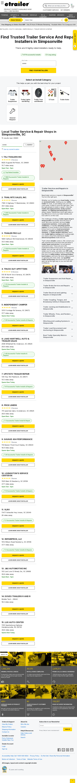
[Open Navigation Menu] (2, 2)
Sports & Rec (14, 16)
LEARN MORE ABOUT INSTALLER (18, 189)
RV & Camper (43, 16)
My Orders (65, 10)
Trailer (24, 15)
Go (66, 20)
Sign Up (4, 749)
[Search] (46, 5)
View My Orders (7, 724)
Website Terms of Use (34, 759)
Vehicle (33, 15)
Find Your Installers (38, 70)
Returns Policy (6, 727)
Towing (4, 15)
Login (4, 746)
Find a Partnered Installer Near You (8, 739)
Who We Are (25, 724)
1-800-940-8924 (13, 11)
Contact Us (5, 732)
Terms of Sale (21, 759)
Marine (52, 15)
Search (29, 145)
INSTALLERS (4, 29)
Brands (60, 15)
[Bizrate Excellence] (5, 769)
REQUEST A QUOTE (18, 184)
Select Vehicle (16, 20)
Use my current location (11, 149)
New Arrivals (71, 16)
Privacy (41, 730)
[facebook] (59, 750)
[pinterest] (63, 750)
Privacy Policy (34, 756)
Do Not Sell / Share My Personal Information (55, 756)
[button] (54, 159)
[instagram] (67, 750)
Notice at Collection (8, 759)
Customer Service (51, 10)
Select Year (28, 20)
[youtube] (71, 750)
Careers (23, 727)
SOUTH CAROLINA (15, 29)
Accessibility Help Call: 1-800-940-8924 (15, 756)
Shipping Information (9, 729)
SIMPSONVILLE (28, 29)
